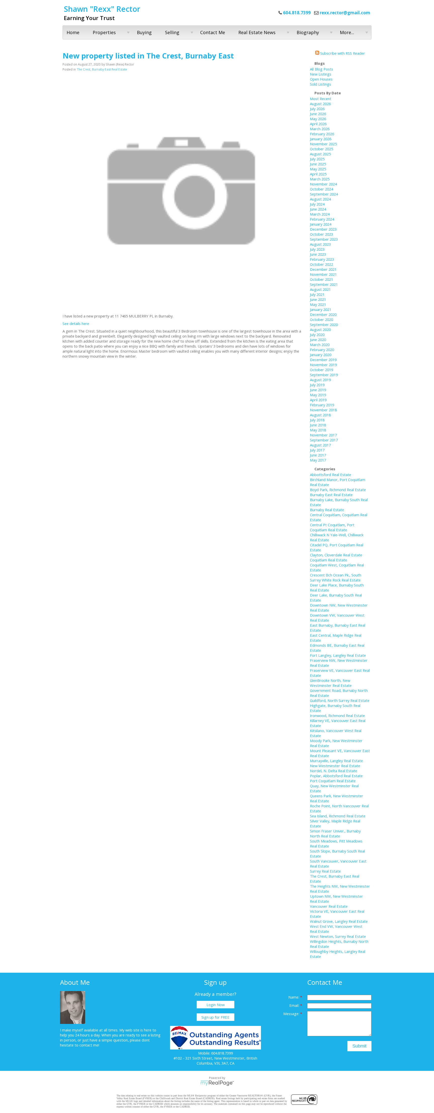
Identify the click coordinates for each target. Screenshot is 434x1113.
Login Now (215, 1004)
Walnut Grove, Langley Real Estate (339, 921)
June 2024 (318, 209)
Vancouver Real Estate (329, 906)
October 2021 (321, 279)
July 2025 (317, 158)
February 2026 (322, 133)
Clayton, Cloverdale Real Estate (336, 554)
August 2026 (320, 103)
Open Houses (321, 79)
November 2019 (323, 364)
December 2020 (323, 314)
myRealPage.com (217, 1083)
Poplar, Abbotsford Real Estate (336, 775)
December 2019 (323, 359)
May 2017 (318, 460)
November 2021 (323, 274)
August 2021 (320, 289)
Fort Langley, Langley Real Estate (338, 655)
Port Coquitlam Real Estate (333, 780)
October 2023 (321, 234)
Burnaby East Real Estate (331, 494)
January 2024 (320, 224)
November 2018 (323, 409)
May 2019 (318, 394)
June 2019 (318, 389)
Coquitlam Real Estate (328, 559)
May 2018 (318, 429)
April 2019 (318, 399)
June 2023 (318, 254)
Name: (294, 997)
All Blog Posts (321, 69)
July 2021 (317, 294)
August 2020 (320, 329)
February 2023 (322, 259)
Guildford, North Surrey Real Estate (339, 700)
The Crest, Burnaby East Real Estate (102, 69)
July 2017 (317, 449)
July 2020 (317, 334)
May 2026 (318, 118)
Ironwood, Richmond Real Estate (337, 715)
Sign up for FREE (215, 1017)
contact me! (89, 1044)
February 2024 (322, 219)
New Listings (320, 74)
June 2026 (318, 113)
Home (73, 32)
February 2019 (322, 404)
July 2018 (317, 419)
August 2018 (320, 414)
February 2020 (322, 349)
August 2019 (320, 379)
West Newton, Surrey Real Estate (338, 936)
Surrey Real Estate (325, 871)
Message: (291, 1013)
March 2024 (320, 214)
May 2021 (318, 304)
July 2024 (317, 204)
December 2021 (323, 269)
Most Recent (320, 98)
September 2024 (324, 194)
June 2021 (318, 299)
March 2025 (320, 178)
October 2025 (321, 148)
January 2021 (320, 309)
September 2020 (324, 324)
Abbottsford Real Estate (330, 474)
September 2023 (324, 239)
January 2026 (320, 138)
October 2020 (321, 319)
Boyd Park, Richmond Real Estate (338, 489)
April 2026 (318, 123)
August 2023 (320, 244)
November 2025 (323, 143)
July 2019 (317, 384)
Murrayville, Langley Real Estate (336, 760)
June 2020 (318, 339)
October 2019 (321, 369)
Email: (294, 1005)
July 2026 (317, 108)
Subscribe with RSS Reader (342, 53)
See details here (76, 323)
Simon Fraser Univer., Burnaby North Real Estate (335, 833)
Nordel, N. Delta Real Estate (333, 770)
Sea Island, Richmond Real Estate (337, 815)
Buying (144, 32)
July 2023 (317, 249)
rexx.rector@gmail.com (345, 13)
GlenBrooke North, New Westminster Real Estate (331, 683)
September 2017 (324, 439)
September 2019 (324, 374)
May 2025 (318, 168)
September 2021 (324, 284)
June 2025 (318, 163)
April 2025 (318, 173)
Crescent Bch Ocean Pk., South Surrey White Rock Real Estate (335, 577)
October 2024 (321, 188)
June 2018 (318, 424)
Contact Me (212, 32)
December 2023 (323, 229)
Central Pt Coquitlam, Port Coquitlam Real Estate (332, 527)
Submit (359, 1046)
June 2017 (318, 454)
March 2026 (320, 128)
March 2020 (320, 344)
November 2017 (323, 434)
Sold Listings (320, 84)
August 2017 (320, 444)
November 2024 (323, 183)
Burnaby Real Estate (327, 509)
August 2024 (320, 199)
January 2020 (320, 354)
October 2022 (321, 264)
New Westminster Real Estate (335, 765)
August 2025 (320, 153)
